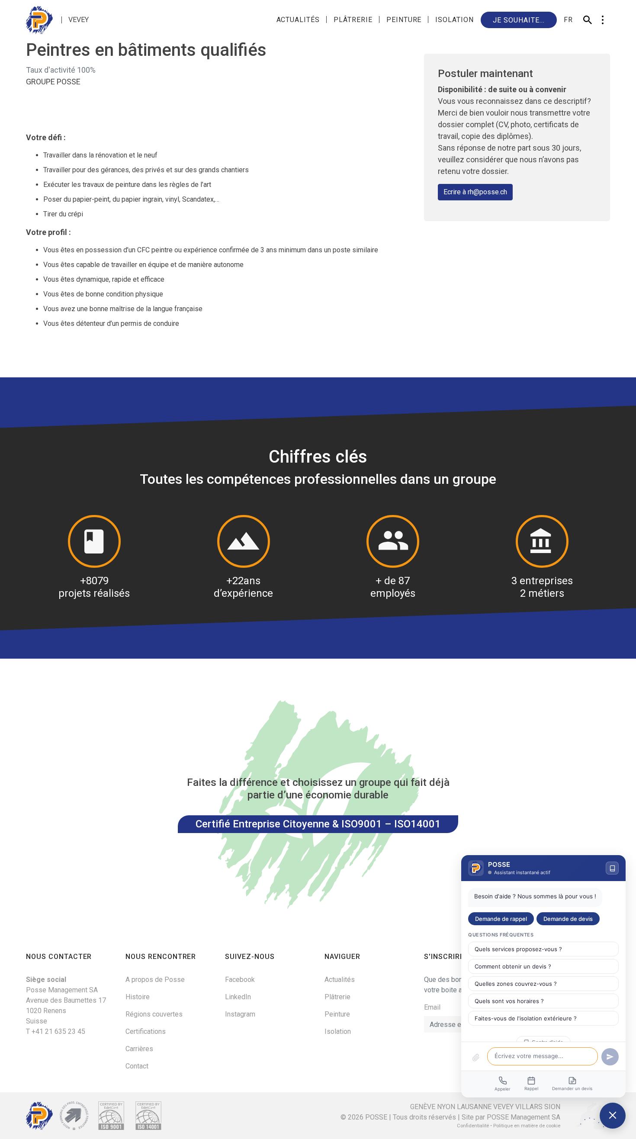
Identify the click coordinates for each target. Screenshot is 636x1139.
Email (432, 1007)
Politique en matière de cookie (526, 1126)
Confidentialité (473, 1126)
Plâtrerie (353, 20)
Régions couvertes (154, 1014)
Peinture (404, 20)
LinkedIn (238, 997)
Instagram (240, 1014)
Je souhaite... (518, 20)
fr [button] (568, 20)
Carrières (139, 1049)
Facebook (240, 979)
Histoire (137, 997)
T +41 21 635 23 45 (55, 1031)
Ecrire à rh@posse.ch (475, 192)
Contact (136, 1066)
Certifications (145, 1031)
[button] (602, 20)
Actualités (298, 20)
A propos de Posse (155, 979)
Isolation (454, 20)
